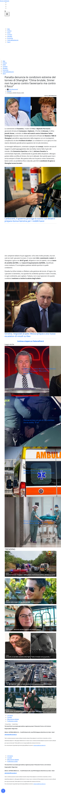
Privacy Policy (8, 724)
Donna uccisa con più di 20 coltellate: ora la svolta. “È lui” (39, 421)
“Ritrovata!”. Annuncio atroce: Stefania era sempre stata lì (23, 629)
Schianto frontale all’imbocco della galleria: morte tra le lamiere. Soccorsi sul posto (30, 575)
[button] (3, 791)
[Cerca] (5, 11)
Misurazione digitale (13, 719)
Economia (10, 38)
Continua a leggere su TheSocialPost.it (30, 341)
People (7, 655)
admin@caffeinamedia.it (11, 734)
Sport (8, 42)
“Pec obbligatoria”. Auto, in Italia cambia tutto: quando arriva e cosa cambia (28, 684)
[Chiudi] (7, 14)
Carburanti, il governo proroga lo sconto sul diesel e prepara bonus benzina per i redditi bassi (30, 219)
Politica (9, 31)
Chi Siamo (10, 715)
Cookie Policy (15, 724)
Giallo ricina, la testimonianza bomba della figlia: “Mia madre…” (25, 711)
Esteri (8, 33)
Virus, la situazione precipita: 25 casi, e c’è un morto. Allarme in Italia (40, 522)
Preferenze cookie (12, 721)
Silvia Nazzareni (13, 89)
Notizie (9, 91)
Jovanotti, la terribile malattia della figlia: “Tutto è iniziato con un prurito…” (28, 657)
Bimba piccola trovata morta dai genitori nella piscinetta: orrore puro (39, 471)
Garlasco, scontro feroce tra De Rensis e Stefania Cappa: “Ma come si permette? (40, 371)
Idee (8, 29)
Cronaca (9, 34)
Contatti (9, 717)
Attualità (9, 36)
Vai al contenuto (4, 1)
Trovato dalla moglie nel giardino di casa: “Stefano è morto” (23, 602)
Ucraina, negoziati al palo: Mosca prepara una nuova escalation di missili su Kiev (30, 335)
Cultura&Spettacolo (12, 40)
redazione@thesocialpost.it (39, 745)
